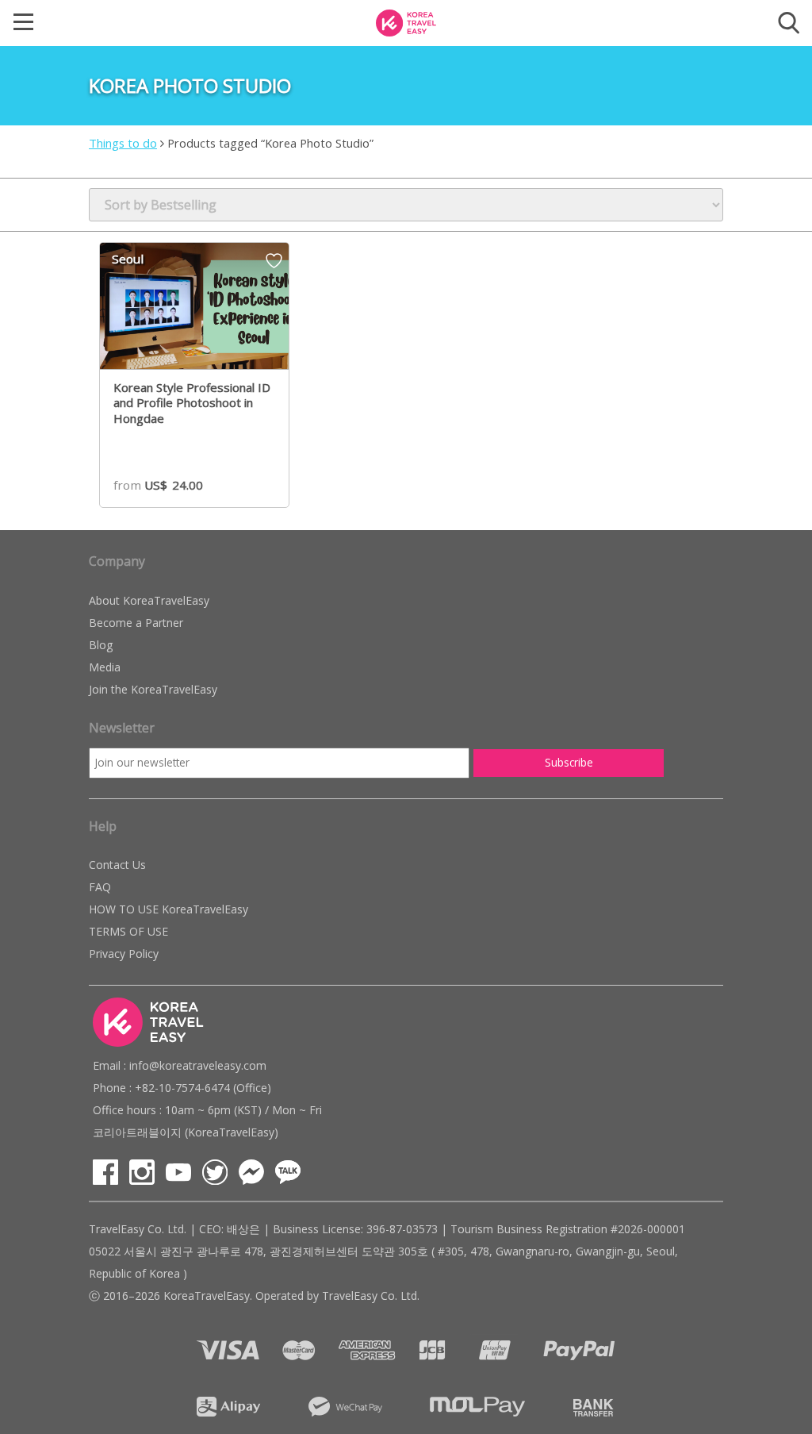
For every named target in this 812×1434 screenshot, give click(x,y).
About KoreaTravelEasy (149, 600)
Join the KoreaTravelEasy (153, 689)
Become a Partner (136, 622)
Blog (101, 644)
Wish (274, 266)
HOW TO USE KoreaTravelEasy (168, 909)
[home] (406, 21)
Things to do (123, 143)
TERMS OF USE (128, 931)
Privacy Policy (124, 953)
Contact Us (117, 864)
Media (105, 667)
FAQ (100, 886)
